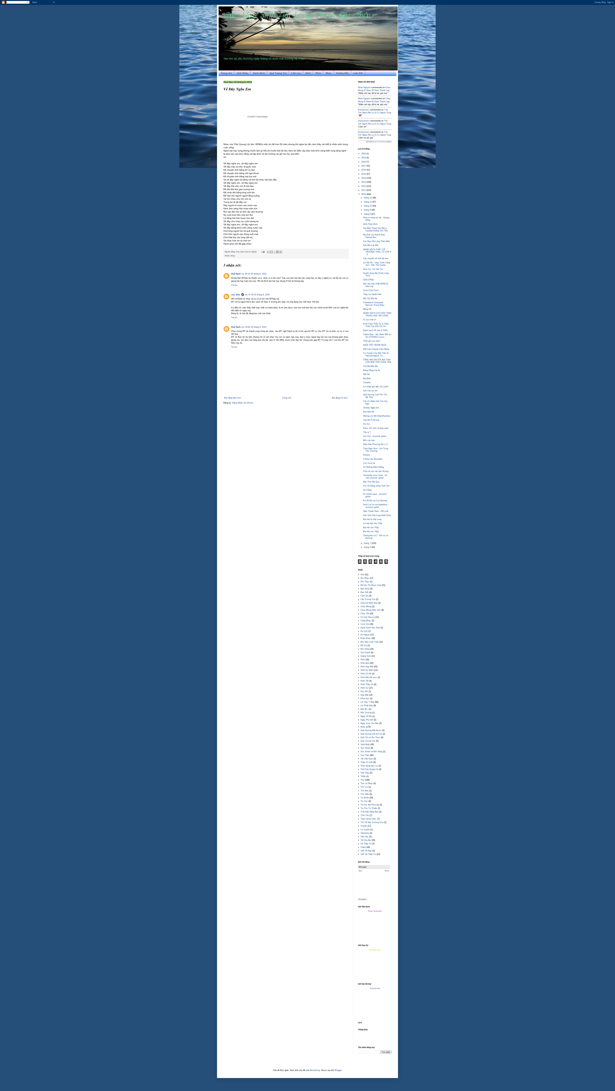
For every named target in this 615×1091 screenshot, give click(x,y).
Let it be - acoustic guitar (374, 436)
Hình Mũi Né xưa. (369, 677)
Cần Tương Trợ (368, 599)
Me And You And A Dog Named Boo (374, 235)
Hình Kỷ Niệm (367, 670)
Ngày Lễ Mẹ (366, 716)
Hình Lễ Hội (366, 673)
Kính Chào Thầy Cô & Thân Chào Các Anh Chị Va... (376, 325)
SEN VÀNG (368, 280)
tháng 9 (367, 210)
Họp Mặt (364, 695)
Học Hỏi (364, 691)
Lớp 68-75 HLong (371, 420)
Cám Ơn (364, 596)
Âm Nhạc (365, 578)
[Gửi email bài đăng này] (268, 252)
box (365, 899)
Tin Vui (366, 424)
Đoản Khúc (366, 638)
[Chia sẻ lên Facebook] (277, 252)
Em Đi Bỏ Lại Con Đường (375, 500)
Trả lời (234, 285)
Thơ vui (364, 787)
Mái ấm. (364, 709)
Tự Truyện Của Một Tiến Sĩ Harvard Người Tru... (376, 354)
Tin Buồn (365, 797)
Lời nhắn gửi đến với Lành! (375, 386)
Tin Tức (364, 801)
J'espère (367, 382)
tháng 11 (368, 202)
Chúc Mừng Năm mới (371, 610)
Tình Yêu (365, 815)
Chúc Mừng (366, 606)
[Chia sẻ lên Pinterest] (280, 252)
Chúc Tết (365, 613)
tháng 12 (368, 197)
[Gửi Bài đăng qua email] (263, 252)
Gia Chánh (365, 652)
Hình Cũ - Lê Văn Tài (373, 269)
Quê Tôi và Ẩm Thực (370, 737)
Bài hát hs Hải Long (372, 519)
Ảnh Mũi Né (368, 412)
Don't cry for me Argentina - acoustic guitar (375, 505)
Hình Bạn (365, 663)
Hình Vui (365, 688)
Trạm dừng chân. (369, 819)
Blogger (338, 1070)
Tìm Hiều (365, 794)
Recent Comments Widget (382, 142)
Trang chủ (226, 73)
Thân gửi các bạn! (371, 341)
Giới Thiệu (242, 73)
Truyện (364, 826)
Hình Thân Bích (370, 224)
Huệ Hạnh (236, 274)
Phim (318, 73)
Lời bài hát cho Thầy (372, 523)
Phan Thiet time (375, 911)
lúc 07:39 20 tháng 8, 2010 (257, 294)
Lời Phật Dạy (367, 705)
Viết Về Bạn (366, 850)
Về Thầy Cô (366, 843)
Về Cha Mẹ (366, 840)
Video (363, 847)
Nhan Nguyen (364, 87)
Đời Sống (365, 649)
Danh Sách (259, 73)
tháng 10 (368, 206)
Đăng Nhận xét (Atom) (242, 403)
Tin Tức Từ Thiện (369, 808)
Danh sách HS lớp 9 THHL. (376, 330)
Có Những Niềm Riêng (373, 467)
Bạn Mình (365, 588)
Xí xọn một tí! (369, 319)
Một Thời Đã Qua (371, 482)
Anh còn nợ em (370, 390)
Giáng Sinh (366, 656)
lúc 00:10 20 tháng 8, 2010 (254, 274)
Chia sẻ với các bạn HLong (375, 471)
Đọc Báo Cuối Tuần (370, 642)
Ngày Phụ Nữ (367, 720)
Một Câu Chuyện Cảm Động (376, 349)
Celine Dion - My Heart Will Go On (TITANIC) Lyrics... (377, 335)
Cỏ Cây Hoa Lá (368, 617)
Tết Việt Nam (367, 759)
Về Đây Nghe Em (371, 408)
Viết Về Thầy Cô (368, 854)
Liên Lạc (296, 73)
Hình (308, 73)
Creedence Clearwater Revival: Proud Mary (373, 303)
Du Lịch (364, 631)
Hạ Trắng (367, 490)
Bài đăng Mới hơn (232, 398)
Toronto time (375, 988)
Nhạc (328, 73)
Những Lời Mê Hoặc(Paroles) (376, 416)
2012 (363, 186)
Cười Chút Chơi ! (371, 290)
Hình (363, 659)
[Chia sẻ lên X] (274, 252)
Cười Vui (365, 624)
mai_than (235, 294)
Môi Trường (366, 712)
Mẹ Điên (367, 378)
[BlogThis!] (271, 252)
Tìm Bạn (365, 790)
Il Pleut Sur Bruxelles (373, 459)
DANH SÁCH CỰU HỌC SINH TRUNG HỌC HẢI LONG (377, 314)
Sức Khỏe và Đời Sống (371, 751)
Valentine (365, 833)
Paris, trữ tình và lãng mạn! (376, 428)
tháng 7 (367, 543)
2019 (363, 157)
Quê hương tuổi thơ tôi (371, 734)
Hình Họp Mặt (367, 666)
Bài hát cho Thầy (371, 527)
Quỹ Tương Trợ (278, 73)
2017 (363, 166)
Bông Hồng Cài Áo (371, 370)
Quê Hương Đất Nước (371, 730)
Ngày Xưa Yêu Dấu (370, 723)
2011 (363, 190)
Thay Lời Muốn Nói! (372, 294)
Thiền (363, 776)
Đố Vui (364, 645)
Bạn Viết (365, 592)
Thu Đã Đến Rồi (370, 366)
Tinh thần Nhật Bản (369, 812)
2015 (363, 174)
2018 (363, 162)
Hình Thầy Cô (367, 684)
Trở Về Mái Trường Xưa (372, 822)
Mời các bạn (369, 440)
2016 (363, 170)
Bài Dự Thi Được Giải (371, 585)
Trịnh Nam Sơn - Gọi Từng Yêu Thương (375, 449)
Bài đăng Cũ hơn (340, 398)
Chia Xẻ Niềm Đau (369, 603)
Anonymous (363, 109)
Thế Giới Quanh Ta (369, 769)
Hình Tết (365, 681)
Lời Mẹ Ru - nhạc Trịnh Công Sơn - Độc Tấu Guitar (376, 263)
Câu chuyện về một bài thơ (375, 258)
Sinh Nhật (365, 744)
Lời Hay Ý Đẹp (367, 702)
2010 (363, 194)
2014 (363, 178)
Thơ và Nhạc (367, 783)
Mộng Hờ (367, 309)
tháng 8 (367, 214)
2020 (363, 153)
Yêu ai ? (367, 432)
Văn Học (365, 836)
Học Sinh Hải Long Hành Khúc (377, 515)
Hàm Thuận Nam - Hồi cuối (375, 511)
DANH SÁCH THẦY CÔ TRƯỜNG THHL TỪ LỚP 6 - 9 (377, 252)
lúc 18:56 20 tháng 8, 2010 (254, 327)
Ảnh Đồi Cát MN (370, 245)
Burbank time (375, 950)
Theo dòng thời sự (369, 766)
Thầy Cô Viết (367, 762)
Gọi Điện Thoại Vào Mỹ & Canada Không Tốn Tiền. (376, 229)
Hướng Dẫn (342, 73)
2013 (363, 182)
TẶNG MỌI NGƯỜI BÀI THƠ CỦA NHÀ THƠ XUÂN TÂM (377, 360)
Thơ (362, 780)
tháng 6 (367, 547)
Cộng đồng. (366, 620)
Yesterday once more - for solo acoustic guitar (375, 476)
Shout (360, 899)
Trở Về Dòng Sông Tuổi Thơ (376, 486)
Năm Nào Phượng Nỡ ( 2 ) (375, 444)
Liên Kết (358, 73)
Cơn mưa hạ (369, 463)
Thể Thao (365, 773)
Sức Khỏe (365, 748)
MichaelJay (315, 1070)
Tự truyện (365, 829)
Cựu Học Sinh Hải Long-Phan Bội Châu (298, 15)
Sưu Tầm (365, 755)
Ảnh (362, 574)
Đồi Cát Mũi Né (370, 298)
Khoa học (365, 698)
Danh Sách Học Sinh (370, 627)
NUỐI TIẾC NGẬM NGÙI (374, 345)
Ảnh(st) (366, 455)
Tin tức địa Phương (370, 805)
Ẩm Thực (365, 581)
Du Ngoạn (365, 634)
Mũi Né (366, 374)
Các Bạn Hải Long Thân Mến (376, 241)
